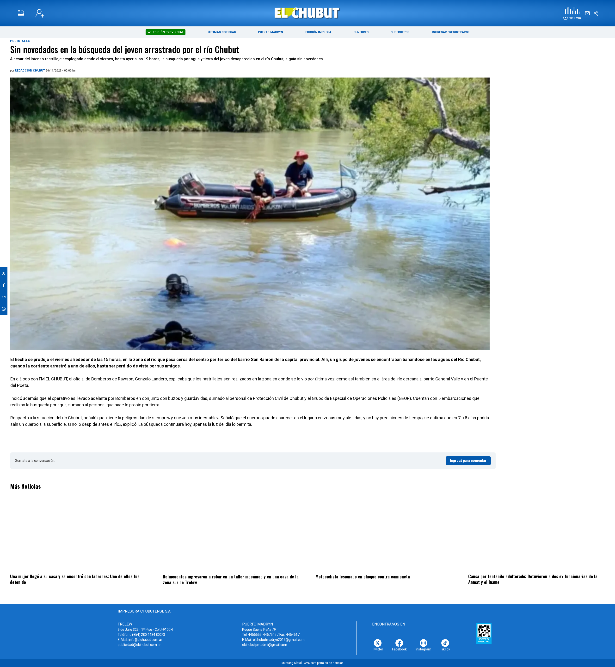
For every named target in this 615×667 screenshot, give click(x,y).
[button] (572, 13)
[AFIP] (484, 633)
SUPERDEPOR (400, 32)
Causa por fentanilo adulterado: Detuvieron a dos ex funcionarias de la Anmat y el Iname (532, 579)
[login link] (40, 13)
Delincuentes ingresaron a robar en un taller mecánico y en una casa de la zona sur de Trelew (231, 579)
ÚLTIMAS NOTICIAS (222, 32)
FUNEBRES (361, 32)
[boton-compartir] (596, 13)
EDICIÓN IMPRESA (318, 32)
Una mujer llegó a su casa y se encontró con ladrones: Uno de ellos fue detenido (75, 579)
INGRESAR (439, 32)
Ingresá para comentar (468, 461)
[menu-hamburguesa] (20, 13)
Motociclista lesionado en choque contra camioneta (362, 576)
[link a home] (307, 13)
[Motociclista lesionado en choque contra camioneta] (383, 534)
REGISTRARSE (459, 32)
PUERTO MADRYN (270, 32)
